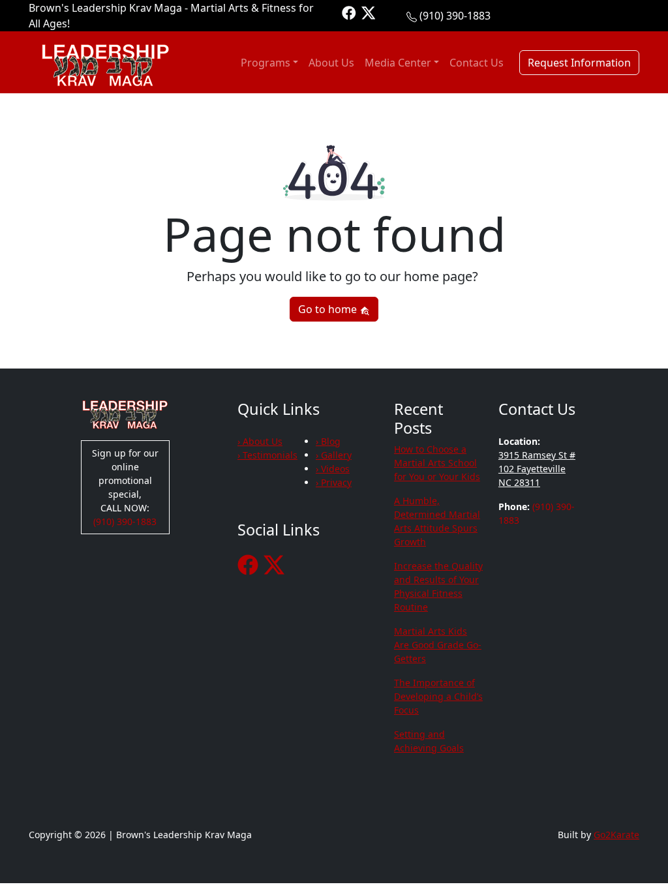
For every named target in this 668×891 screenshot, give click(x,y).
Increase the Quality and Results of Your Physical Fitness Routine (438, 586)
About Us (331, 62)
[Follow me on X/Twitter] (368, 12)
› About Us (259, 441)
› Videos (333, 468)
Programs (265, 62)
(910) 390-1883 (455, 15)
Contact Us (476, 62)
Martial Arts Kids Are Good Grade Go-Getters (437, 645)
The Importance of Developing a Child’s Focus (438, 696)
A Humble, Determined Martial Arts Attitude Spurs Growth (437, 521)
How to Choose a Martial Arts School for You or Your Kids (437, 463)
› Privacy (334, 482)
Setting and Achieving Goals (429, 741)
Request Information (579, 62)
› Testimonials (267, 455)
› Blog (328, 441)
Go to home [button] (328, 309)
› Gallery (334, 455)
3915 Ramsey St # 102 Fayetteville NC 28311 (536, 469)
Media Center (398, 62)
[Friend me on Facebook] (349, 12)
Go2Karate (616, 834)
